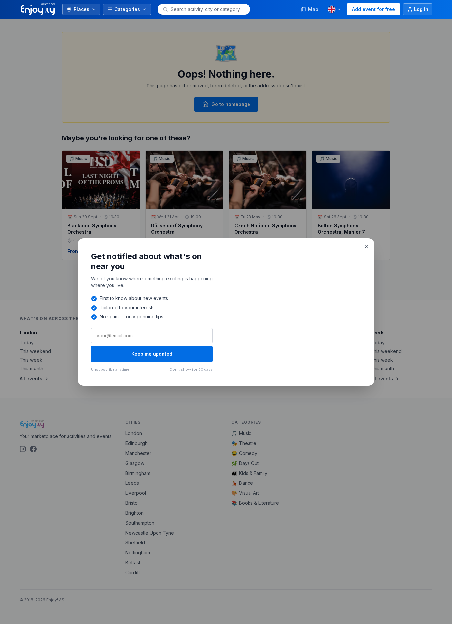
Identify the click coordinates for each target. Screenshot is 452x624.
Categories (127, 9)
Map (313, 9)
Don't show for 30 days (191, 369)
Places (81, 9)
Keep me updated (151, 354)
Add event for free (373, 9)
